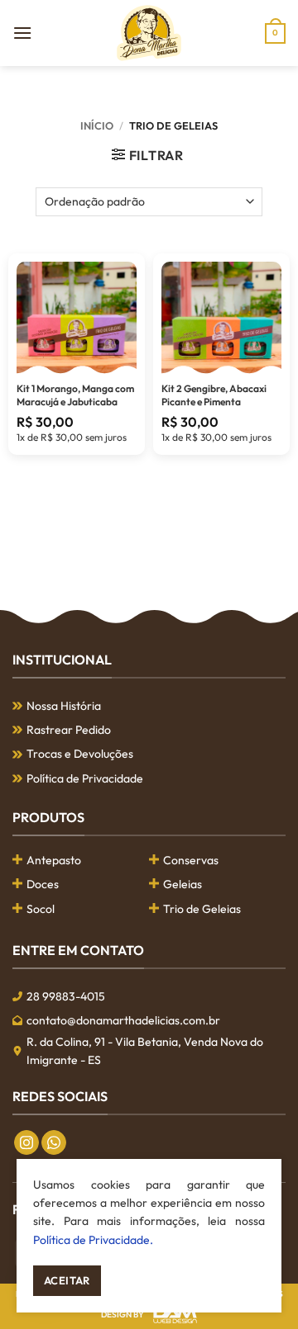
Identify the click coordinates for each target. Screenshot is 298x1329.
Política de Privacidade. (93, 1239)
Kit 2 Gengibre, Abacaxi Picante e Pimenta (214, 394)
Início (96, 125)
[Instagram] (26, 1142)
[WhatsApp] (53, 1142)
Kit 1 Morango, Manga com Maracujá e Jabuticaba (75, 394)
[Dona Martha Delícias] (149, 33)
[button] (22, 32)
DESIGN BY (122, 1314)
